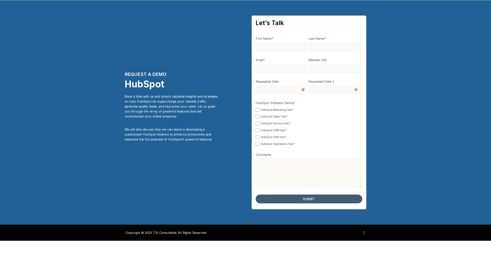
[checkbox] (308, 126)
